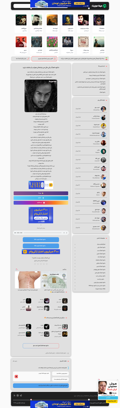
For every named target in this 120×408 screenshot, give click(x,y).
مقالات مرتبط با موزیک (100, 289)
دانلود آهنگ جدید (101, 251)
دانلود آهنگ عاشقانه (61, 353)
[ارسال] (16, 376)
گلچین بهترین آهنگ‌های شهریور (45, 59)
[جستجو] (15, 6)
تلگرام (39, 198)
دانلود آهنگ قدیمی (100, 266)
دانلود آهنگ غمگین (50, 353)
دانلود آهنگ (102, 92)
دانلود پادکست (100, 279)
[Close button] (117, 380)
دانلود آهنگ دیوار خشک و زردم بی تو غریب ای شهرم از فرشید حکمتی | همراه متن (90, 83)
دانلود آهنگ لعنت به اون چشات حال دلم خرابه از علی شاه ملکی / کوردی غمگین (91, 88)
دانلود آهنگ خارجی (101, 254)
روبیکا (39, 193)
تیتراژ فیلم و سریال (101, 244)
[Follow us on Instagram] (18, 395)
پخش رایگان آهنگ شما (21, 59)
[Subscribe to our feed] (14, 395)
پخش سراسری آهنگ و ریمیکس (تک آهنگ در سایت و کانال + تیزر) (88, 396)
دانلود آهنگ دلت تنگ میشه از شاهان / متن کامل (94, 72)
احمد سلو (40, 77)
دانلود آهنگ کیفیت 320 (40, 240)
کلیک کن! (108, 398)
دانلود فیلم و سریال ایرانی (99, 283)
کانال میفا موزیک (112, 401)
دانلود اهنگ (51, 72)
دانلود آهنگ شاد (101, 257)
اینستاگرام (39, 203)
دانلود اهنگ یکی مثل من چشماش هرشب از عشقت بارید (41, 67)
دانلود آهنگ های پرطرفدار (99, 270)
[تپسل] (31, 8)
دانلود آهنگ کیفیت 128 (40, 246)
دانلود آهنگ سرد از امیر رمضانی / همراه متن (95, 79)
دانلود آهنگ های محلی (100, 273)
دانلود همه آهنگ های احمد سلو (41, 346)
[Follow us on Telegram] (21, 395)
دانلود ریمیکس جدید (100, 276)
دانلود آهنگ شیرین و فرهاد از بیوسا (97, 75)
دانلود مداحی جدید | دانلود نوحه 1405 (97, 286)
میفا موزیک (29, 75)
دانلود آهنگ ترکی (101, 247)
